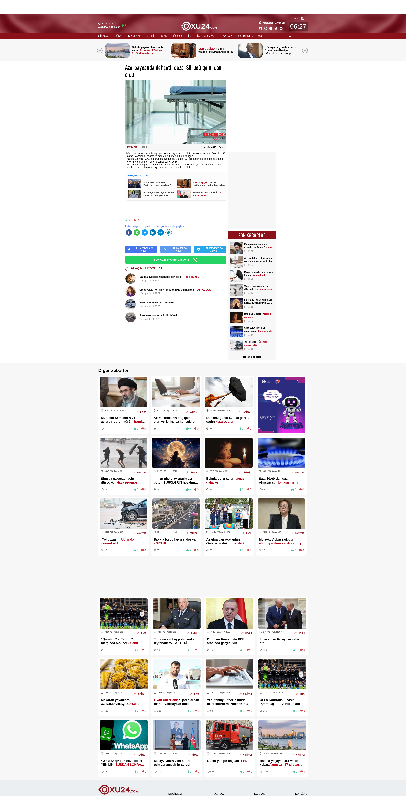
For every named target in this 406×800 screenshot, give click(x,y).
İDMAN (163, 35)
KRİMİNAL (134, 35)
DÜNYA (118, 35)
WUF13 (261, 35)
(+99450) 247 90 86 (109, 27)
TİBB (189, 35)
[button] (305, 50)
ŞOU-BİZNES (244, 35)
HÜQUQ (177, 35)
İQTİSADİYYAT (206, 35)
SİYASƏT (104, 35)
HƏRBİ (149, 35)
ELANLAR (226, 35)
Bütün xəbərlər (252, 357)
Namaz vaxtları (274, 23)
